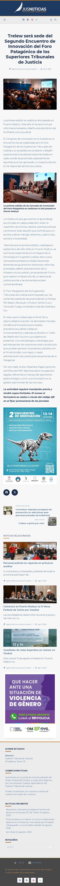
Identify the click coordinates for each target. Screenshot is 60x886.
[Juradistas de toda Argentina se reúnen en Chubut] (30, 638)
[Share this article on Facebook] (6, 492)
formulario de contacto (24, 794)
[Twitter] (28, 20)
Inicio (21, 863)
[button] (30, 705)
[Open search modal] (55, 19)
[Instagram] (32, 20)
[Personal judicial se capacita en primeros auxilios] (30, 551)
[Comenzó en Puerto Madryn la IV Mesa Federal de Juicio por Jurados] (30, 594)
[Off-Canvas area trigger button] (4, 19)
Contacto (37, 863)
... (29, 574)
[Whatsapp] (36, 20)
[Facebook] (23, 20)
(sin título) (10, 832)
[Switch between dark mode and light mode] (51, 19)
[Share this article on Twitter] (15, 492)
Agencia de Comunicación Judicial (24, 69)
